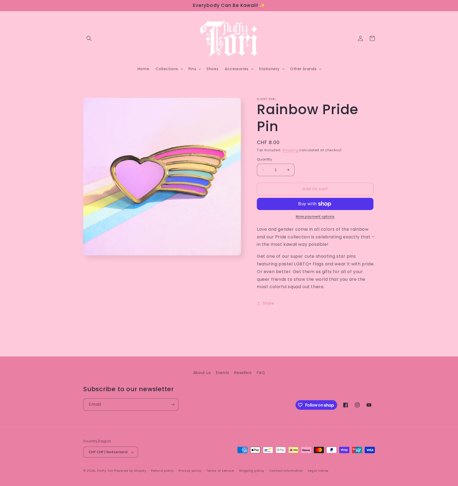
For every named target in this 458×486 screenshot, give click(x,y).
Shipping (290, 150)
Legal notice (318, 471)
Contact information (286, 471)
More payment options (315, 216)
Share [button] (268, 303)
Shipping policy (252, 471)
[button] (89, 38)
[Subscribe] (172, 404)
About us (202, 372)
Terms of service (220, 471)
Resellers (243, 372)
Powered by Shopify (130, 471)
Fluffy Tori (105, 471)
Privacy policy (190, 471)
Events (222, 372)
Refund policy (162, 471)
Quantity (264, 159)
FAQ (261, 372)
